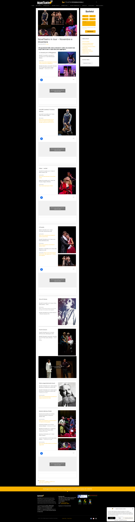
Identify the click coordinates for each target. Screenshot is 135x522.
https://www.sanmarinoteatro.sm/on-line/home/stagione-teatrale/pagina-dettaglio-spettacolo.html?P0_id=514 (46, 121)
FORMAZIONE (64, 5)
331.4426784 (88, 489)
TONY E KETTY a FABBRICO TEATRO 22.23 (47, 481)
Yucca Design (55, 518)
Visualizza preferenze (129, 518)
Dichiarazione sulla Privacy (123, 520)
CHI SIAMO (38, 5)
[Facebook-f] (91, 518)
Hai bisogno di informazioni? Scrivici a (53, 489)
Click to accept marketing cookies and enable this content (57, 91)
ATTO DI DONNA (85, 41)
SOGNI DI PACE (85, 52)
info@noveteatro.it (68, 489)
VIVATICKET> (91, 5)
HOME (33, 5)
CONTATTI (84, 5)
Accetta (111, 518)
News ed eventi (42, 480)
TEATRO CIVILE (55, 5)
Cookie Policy (116, 520)
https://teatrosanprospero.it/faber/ (46, 185)
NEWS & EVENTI (99, 5)
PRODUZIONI (46, 5)
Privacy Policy (84, 28)
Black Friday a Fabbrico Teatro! (44, 482)
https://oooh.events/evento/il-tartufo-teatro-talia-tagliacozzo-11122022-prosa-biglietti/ (47, 254)
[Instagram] (96, 518)
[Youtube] (93, 518)
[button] (132, 508)
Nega (120, 518)
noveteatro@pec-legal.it (65, 503)
